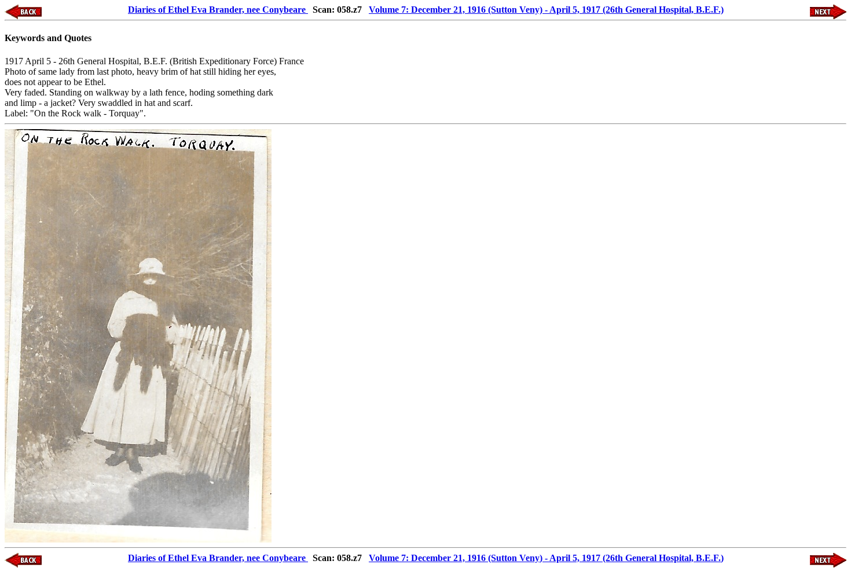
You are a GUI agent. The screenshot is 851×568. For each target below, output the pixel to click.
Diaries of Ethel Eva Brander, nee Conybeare (218, 9)
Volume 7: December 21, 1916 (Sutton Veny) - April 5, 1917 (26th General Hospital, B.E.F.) (546, 9)
